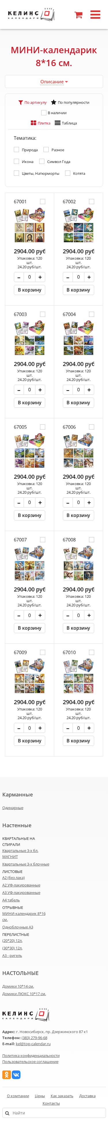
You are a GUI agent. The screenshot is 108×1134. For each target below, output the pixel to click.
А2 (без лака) (13, 877)
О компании (18, 1095)
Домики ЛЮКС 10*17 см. (24, 993)
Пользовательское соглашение (30, 1061)
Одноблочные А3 (17, 927)
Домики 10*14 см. (18, 986)
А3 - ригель (12, 955)
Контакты (51, 1103)
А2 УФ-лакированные (21, 885)
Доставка (87, 1095)
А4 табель (11, 900)
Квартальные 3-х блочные (25, 864)
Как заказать (62, 1095)
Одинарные (12, 807)
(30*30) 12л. (12, 948)
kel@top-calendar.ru (33, 1043)
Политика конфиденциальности (31, 1055)
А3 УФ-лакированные (21, 892)
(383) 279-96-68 (34, 1037)
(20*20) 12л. (12, 940)
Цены (40, 1095)
